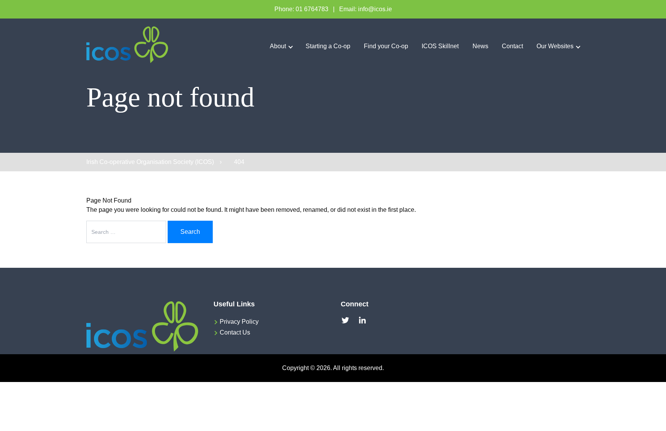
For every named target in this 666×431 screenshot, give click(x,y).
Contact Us (235, 332)
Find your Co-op (386, 46)
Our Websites (555, 46)
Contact (512, 46)
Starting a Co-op (328, 46)
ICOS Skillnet (440, 46)
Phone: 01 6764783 (301, 9)
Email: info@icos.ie (365, 9)
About (278, 46)
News (480, 46)
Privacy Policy (239, 321)
